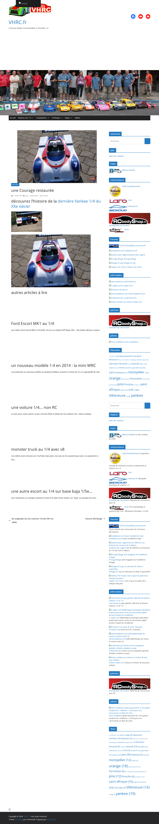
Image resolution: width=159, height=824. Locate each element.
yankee (137, 395)
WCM (126, 229)
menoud (119, 372)
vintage (128, 396)
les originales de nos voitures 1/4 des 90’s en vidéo (32, 520)
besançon (113, 359)
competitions (41, 118)
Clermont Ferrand (118, 363)
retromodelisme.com (136, 294)
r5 (139, 385)
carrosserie (125, 360)
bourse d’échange (93, 518)
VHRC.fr (18, 22)
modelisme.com (130, 250)
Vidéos (77, 118)
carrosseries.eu (129, 281)
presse (136, 385)
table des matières (116, 156)
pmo (120, 384)
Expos (67, 118)
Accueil (13, 118)
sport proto (44, 196)
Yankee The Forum (134, 267)
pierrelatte (146, 379)
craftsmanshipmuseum (130, 186)
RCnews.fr (123, 289)
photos (127, 379)
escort (117, 368)
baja (121, 356)
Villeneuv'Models (128, 170)
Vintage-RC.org (129, 263)
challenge (133, 360)
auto (26, 196)
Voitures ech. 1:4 (24, 118)
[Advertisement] (79, 51)
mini (126, 373)
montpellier (136, 372)
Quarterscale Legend (136, 255)
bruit (119, 360)
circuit (139, 360)
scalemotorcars (130, 298)
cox (140, 363)
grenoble (135, 368)
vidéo (137, 390)
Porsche (128, 384)
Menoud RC (133, 206)
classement (145, 360)
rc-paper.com (127, 285)
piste (115, 385)
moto (147, 373)
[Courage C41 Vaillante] (26, 213)
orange (115, 378)
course (135, 363)
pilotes (111, 385)
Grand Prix (128, 368)
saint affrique (121, 782)
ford (121, 367)
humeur (143, 368)
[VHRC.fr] (79, 71)
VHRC (131, 389)
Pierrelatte (136, 378)
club (129, 364)
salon (122, 390)
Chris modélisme (131, 342)
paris (122, 379)
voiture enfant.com (134, 302)
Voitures (15, 184)
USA (126, 390)
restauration (34, 196)
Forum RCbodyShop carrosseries (132, 245)
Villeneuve (117, 395)
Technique (56, 118)
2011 (113, 356)
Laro (130, 200)
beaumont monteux (132, 356)
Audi (117, 356)
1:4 (110, 356)
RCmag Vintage (129, 259)
